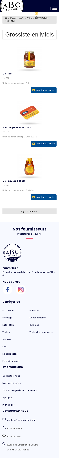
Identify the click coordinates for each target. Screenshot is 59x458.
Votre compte (42, 17)
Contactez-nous (11, 375)
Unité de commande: (12, 83)
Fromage (7, 317)
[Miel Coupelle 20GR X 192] (29, 112)
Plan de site (8, 404)
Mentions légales (11, 383)
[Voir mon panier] (42, 13)
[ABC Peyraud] (12, 6)
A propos (7, 397)
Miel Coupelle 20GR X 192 (16, 127)
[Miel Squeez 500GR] (29, 166)
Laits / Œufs (8, 324)
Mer (4, 346)
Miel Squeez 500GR (13, 180)
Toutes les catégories (41, 332)
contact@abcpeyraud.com (21, 420)
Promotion (8, 310)
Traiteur (6, 332)
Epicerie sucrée (10, 361)
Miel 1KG (7, 73)
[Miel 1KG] (29, 59)
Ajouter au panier (45, 90)
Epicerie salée (10, 353)
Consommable (38, 317)
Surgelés (34, 324)
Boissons (34, 310)
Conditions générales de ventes (19, 390)
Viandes (6, 339)
